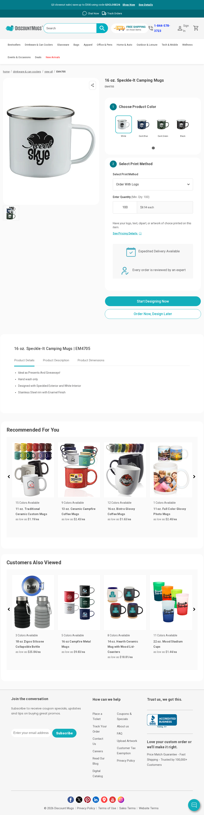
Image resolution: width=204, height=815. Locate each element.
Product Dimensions (90, 360)
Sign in (186, 28)
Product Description (56, 360)
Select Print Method (125, 174)
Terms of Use (107, 808)
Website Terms (149, 808)
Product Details (24, 360)
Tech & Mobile (170, 44)
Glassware (63, 44)
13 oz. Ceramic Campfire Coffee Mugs (79, 511)
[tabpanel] (123, 127)
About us (123, 726)
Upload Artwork (127, 741)
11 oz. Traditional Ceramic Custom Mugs (31, 511)
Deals (38, 57)
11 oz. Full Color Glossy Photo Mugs (169, 511)
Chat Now (93, 13)
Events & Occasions (19, 57)
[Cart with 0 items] (195, 28)
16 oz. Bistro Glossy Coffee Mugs (121, 511)
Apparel (88, 44)
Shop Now (129, 4)
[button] (10, 477)
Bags (76, 44)
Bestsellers (14, 44)
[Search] (102, 28)
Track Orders (114, 13)
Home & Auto (124, 44)
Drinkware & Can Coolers (39, 44)
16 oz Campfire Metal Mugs (76, 644)
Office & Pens (104, 44)
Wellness (187, 44)
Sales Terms (127, 808)
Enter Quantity (131, 197)
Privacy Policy (126, 760)
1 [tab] (153, 148)
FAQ (119, 733)
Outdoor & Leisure (147, 44)
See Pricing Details (127, 233)
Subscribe (64, 733)
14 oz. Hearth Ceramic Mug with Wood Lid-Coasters (123, 646)
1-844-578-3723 (162, 28)
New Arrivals (53, 57)
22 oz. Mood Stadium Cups (168, 644)
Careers (98, 751)
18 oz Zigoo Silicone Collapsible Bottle (30, 644)
